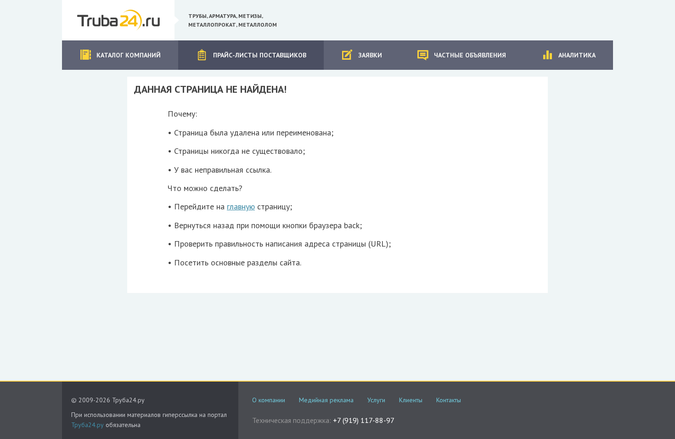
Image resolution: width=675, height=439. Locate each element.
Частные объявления (470, 55)
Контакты (448, 400)
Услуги (376, 400)
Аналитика (577, 55)
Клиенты (410, 400)
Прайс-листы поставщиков (259, 55)
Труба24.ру (87, 425)
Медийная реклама (326, 400)
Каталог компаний (128, 55)
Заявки (370, 55)
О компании (268, 400)
